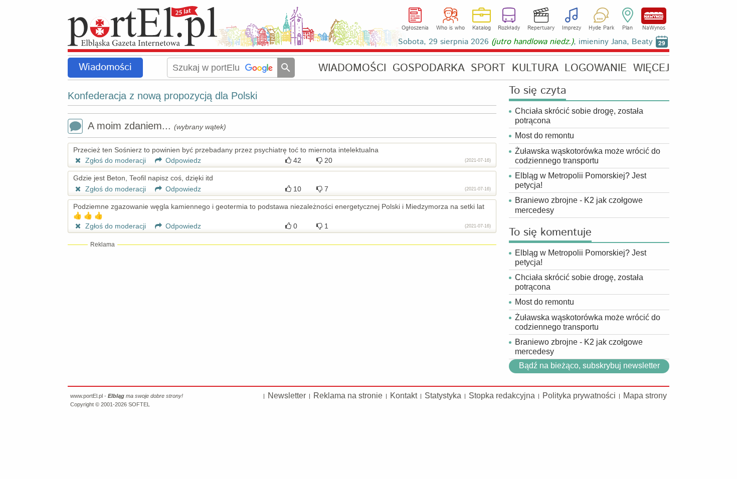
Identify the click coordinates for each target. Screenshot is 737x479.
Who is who (450, 28)
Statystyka (443, 395)
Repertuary (541, 28)
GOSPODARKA (429, 68)
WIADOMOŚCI (352, 68)
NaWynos (653, 16)
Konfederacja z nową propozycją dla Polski (162, 95)
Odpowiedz (182, 160)
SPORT (488, 68)
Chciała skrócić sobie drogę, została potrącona (579, 116)
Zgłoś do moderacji (114, 160)
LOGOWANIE (596, 68)
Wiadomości (105, 67)
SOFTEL (139, 404)
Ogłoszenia (415, 28)
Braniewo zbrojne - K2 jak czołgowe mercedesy (579, 205)
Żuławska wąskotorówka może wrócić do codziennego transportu (587, 156)
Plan (627, 28)
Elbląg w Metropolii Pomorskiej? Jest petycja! (580, 180)
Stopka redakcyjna (502, 395)
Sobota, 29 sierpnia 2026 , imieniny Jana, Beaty (525, 42)
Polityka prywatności (579, 395)
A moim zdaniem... (157, 125)
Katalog (481, 28)
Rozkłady (509, 28)
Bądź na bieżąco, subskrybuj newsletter (588, 365)
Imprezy (571, 28)
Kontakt (403, 395)
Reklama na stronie (348, 395)
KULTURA (535, 68)
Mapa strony (645, 395)
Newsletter (287, 395)
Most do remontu (544, 135)
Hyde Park (601, 28)
